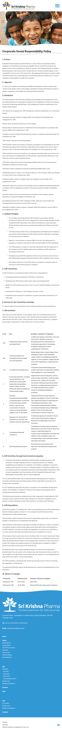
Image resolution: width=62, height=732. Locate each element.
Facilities (5, 669)
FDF (3, 701)
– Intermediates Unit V (9, 678)
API (3, 666)
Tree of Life (6, 652)
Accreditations (7, 657)
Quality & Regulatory (8, 683)
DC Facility (5, 703)
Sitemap (5, 725)
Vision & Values (7, 655)
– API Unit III (6, 674)
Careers (5, 687)
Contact (5, 712)
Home (4, 636)
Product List (6, 681)
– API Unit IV (6, 676)
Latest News (6, 645)
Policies (4, 722)
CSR (3, 691)
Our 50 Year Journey (8, 647)
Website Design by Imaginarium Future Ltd (15, 727)
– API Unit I (5, 671)
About (4, 640)
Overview (5, 650)
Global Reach (6, 643)
